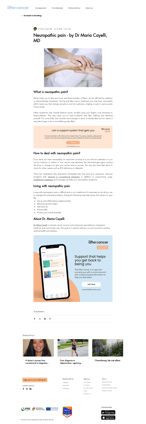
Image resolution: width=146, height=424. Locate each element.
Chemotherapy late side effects (107, 360)
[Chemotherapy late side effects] (107, 348)
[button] (43, 8)
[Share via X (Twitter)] (40, 319)
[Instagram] (27, 389)
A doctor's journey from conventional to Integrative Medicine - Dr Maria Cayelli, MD (37, 361)
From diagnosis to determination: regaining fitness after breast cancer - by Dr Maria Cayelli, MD (72, 361)
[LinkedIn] (30, 389)
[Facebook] (23, 389)
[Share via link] (50, 319)
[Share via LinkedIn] (45, 319)
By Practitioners (39, 311)
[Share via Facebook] (34, 319)
